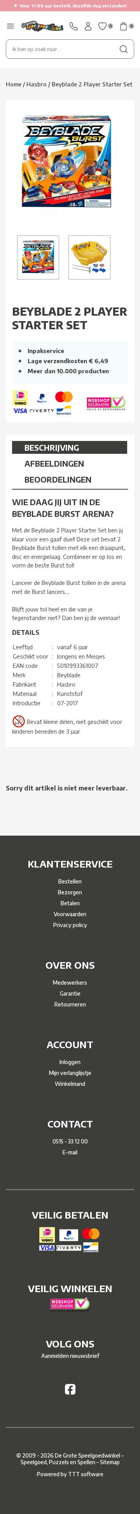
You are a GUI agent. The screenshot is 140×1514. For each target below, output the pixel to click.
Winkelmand (70, 1083)
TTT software (85, 1474)
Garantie (70, 993)
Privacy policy (70, 925)
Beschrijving (51, 447)
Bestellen (70, 881)
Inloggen (70, 1062)
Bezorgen (70, 892)
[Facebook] (70, 1392)
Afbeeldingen (54, 463)
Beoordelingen (57, 479)
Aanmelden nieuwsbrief (70, 1355)
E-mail (70, 1152)
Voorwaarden (70, 914)
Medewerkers (70, 982)
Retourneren (70, 1004)
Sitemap (110, 1462)
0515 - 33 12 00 (70, 1141)
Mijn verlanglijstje (70, 1073)
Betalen (70, 903)
